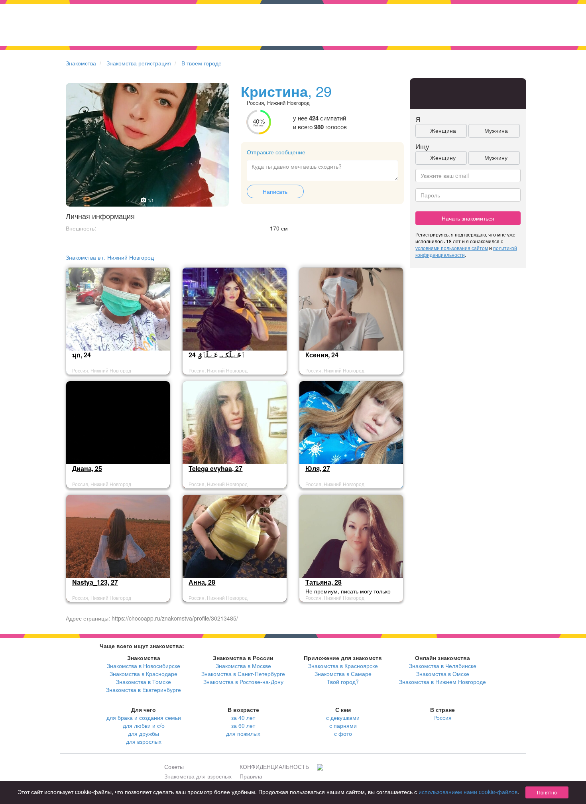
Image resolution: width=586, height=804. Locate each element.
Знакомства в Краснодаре (143, 674)
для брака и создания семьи (143, 717)
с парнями (343, 725)
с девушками (343, 717)
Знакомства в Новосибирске (143, 666)
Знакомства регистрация (138, 63)
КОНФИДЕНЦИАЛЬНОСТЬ (274, 766)
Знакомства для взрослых (198, 776)
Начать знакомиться (468, 218)
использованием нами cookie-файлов (468, 792)
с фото (343, 733)
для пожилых (243, 733)
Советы (174, 766)
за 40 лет (243, 717)
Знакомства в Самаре (343, 674)
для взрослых (143, 741)
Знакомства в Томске (143, 682)
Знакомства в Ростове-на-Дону (243, 682)
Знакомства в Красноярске (343, 666)
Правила (251, 776)
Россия (442, 717)
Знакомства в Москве (243, 666)
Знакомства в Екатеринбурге (143, 690)
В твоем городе (201, 63)
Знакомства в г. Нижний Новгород (110, 257)
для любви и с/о (144, 725)
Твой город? (343, 682)
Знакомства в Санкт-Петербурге (243, 674)
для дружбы (143, 733)
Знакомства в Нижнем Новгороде (442, 682)
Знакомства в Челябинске (442, 666)
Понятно (547, 792)
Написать (275, 191)
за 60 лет (243, 725)
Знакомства (81, 63)
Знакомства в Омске (442, 674)
